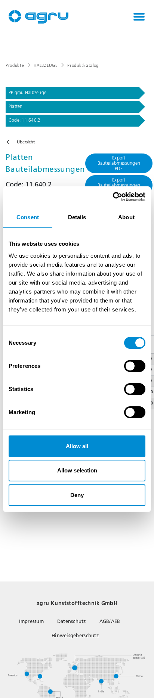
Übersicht (26, 142)
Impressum (31, 621)
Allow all (77, 446)
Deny (77, 495)
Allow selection (77, 470)
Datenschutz (71, 621)
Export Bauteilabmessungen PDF (119, 163)
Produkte (15, 65)
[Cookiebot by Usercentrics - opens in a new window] (112, 197)
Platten (16, 106)
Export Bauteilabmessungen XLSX (119, 185)
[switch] (134, 366)
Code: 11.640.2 (24, 120)
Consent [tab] (27, 217)
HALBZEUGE (46, 65)
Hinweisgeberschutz (75, 635)
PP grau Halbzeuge (27, 92)
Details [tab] (77, 217)
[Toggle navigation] (139, 16)
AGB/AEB (109, 621)
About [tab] (126, 217)
